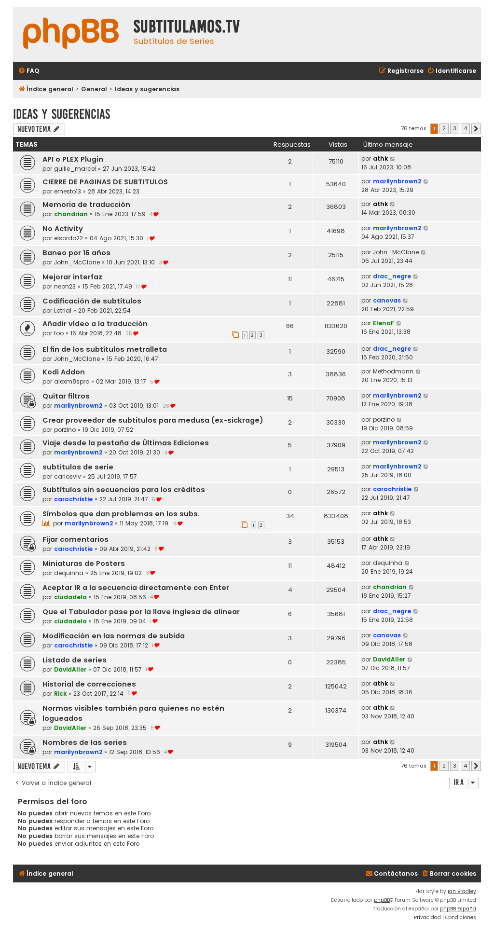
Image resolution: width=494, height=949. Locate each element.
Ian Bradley (462, 891)
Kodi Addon (63, 372)
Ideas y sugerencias (61, 114)
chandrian (71, 214)
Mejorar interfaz (72, 277)
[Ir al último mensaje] (393, 158)
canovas (387, 300)
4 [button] (465, 128)
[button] (476, 129)
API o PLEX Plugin (72, 159)
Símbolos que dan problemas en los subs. (121, 514)
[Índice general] (70, 34)
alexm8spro (71, 381)
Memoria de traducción (86, 204)
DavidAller (70, 669)
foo (59, 333)
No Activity (62, 229)
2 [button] (444, 128)
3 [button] (454, 128)
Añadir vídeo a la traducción (95, 324)
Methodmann (393, 371)
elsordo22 (68, 238)
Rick (60, 693)
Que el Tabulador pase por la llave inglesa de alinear (141, 612)
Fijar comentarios (75, 539)
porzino (65, 430)
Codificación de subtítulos (91, 301)
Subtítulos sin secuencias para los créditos (123, 490)
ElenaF (383, 323)
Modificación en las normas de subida (113, 636)
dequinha (68, 573)
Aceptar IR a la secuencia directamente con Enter (135, 587)
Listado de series (74, 660)
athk (380, 158)
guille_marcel (75, 169)
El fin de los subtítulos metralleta (104, 349)
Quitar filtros (66, 396)
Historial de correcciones (89, 684)
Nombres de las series (84, 742)
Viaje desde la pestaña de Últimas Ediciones (125, 443)
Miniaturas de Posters (83, 563)
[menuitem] (28, 71)
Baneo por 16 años (76, 253)
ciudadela (70, 597)
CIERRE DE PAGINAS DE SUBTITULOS (105, 182)
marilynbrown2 (397, 181)
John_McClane (77, 262)
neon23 (65, 286)
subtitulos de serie (77, 467)
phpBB (382, 900)
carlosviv (67, 476)
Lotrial (62, 310)
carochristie (73, 499)
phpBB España (458, 908)
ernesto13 (67, 191)
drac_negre (392, 276)
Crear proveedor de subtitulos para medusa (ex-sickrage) (152, 420)
